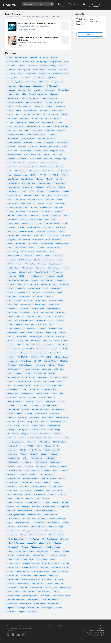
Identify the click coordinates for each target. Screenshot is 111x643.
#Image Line (57, 155)
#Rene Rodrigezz (13, 409)
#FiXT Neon (64, 284)
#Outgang (46, 498)
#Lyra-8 (54, 58)
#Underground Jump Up (53, 531)
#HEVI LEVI (35, 405)
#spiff (9, 385)
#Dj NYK (9, 199)
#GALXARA (64, 361)
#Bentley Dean (22, 215)
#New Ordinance (47, 280)
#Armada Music (12, 78)
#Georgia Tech (64, 507)
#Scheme (29, 401)
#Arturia (47, 155)
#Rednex (23, 454)
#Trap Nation (42, 377)
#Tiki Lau (44, 422)
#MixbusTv (34, 454)
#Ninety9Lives (45, 434)
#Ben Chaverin (20, 248)
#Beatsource (11, 612)
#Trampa (66, 563)
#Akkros (46, 502)
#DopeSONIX (56, 288)
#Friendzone (57, 434)
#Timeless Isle (49, 292)
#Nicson (44, 163)
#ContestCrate (12, 604)
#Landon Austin (27, 559)
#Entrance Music (28, 591)
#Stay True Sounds (38, 430)
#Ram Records (12, 535)
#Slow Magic (20, 288)
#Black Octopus (57, 393)
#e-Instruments (12, 361)
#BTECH (22, 276)
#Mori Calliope (12, 312)
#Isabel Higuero (40, 304)
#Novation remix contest (38, 94)
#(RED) (33, 434)
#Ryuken (10, 106)
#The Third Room (40, 462)
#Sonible (23, 474)
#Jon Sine (30, 316)
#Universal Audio (62, 417)
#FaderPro (32, 612)
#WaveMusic (54, 413)
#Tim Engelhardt (24, 70)
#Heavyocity (11, 240)
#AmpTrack (11, 260)
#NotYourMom (23, 527)
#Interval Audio (36, 583)
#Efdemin (10, 466)
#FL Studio (51, 187)
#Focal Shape (63, 142)
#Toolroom (10, 345)
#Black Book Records (60, 571)
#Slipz (9, 175)
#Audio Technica (38, 426)
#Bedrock (52, 134)
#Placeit (9, 381)
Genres (85, 4)
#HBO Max (59, 583)
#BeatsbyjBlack (63, 90)
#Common (44, 567)
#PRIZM (9, 288)
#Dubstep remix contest (53, 102)
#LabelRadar (25, 78)
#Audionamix (21, 122)
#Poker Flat (11, 70)
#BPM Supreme (47, 122)
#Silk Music (11, 227)
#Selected (53, 555)
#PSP (55, 470)
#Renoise (10, 498)
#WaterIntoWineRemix (31, 478)
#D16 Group (39, 187)
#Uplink (22, 397)
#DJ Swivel (59, 207)
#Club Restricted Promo (27, 167)
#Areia (60, 260)
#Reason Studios (12, 567)
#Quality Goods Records (37, 438)
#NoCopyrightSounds (31, 563)
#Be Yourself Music (26, 231)
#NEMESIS (10, 555)
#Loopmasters (38, 86)
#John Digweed (12, 138)
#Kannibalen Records (23, 381)
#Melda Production (13, 458)
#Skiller (59, 122)
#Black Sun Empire (44, 183)
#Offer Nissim (59, 369)
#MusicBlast (22, 417)
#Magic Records (12, 575)
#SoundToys (56, 215)
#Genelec (39, 179)
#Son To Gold (53, 235)
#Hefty (28, 373)
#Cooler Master (12, 490)
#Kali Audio (63, 70)
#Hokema (51, 494)
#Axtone (41, 203)
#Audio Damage (54, 430)
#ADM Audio (27, 187)
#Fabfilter (61, 187)
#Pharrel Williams (49, 507)
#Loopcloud (11, 90)
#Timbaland (59, 579)
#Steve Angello (12, 482)
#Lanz (35, 312)
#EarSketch (11, 511)
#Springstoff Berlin (32, 498)
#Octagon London (47, 474)
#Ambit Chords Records (15, 126)
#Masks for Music (13, 507)
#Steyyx (52, 365)
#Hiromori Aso (41, 300)
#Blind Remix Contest (48, 284)
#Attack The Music (13, 531)
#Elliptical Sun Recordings (16, 608)
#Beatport (52, 231)
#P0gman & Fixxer (56, 151)
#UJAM (66, 551)
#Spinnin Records (23, 555)
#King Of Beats (47, 417)
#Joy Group (24, 405)
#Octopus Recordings (14, 494)
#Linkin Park (40, 268)
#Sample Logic (60, 159)
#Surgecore (50, 276)
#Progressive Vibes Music (59, 62)
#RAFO (9, 171)
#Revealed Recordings (31, 369)
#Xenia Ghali (60, 227)
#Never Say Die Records (50, 563)
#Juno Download (29, 519)
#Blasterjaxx (31, 74)
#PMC (66, 215)
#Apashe (37, 381)
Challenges (73, 4)
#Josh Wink (31, 543)
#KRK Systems (26, 490)
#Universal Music (28, 393)
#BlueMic (49, 179)
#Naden (61, 365)
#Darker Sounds (40, 373)
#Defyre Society (12, 252)
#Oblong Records (25, 272)
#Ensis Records (19, 163)
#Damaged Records (31, 195)
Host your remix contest (92, 630)
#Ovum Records (44, 543)
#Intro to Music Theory (62, 595)
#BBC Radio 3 (11, 405)
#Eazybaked (40, 320)
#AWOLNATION (12, 203)
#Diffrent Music (44, 74)
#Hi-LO (27, 494)
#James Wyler (40, 365)
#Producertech (24, 130)
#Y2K (25, 458)
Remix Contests (61, 5)
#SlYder (9, 248)
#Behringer (64, 539)
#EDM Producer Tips (57, 519)
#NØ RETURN (50, 219)
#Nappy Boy (24, 118)
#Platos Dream (39, 523)
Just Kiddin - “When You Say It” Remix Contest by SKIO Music (38, 38)
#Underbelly (60, 106)
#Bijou (18, 110)
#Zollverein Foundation (58, 466)
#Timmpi (28, 413)
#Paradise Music (41, 413)
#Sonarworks (42, 252)
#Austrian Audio (53, 604)
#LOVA (45, 288)
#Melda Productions (14, 155)
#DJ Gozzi (60, 280)
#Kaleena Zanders (30, 110)
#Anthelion (32, 397)
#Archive (10, 211)
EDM (20, 46)
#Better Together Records (16, 515)
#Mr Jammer (20, 199)
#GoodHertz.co (39, 604)
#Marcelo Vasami (13, 223)
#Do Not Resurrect (33, 345)
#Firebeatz (29, 256)
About (102, 626)
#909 (60, 292)
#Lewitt (16, 426)
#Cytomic (23, 191)
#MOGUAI (30, 349)
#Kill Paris (21, 284)
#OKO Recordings (24, 260)
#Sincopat (33, 146)
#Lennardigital (47, 608)
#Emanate (10, 215)
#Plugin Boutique (13, 235)
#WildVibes (37, 292)
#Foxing (57, 591)
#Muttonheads (47, 195)
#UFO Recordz (42, 559)
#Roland (57, 118)
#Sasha (9, 320)
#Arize (56, 482)
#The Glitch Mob (36, 458)
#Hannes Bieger (38, 70)
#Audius (39, 256)
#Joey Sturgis (33, 422)
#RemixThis (11, 417)
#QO (51, 325)
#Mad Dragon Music (53, 547)
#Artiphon (10, 122)
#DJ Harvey (41, 231)
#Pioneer (49, 583)
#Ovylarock (33, 244)
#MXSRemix (27, 462)
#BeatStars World (13, 268)
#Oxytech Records (33, 502)
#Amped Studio (58, 256)
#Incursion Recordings (34, 102)
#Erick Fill (34, 357)
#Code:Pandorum (27, 252)
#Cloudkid (57, 543)
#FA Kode (24, 547)
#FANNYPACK (11, 231)
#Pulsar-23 (44, 58)
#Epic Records (34, 539)
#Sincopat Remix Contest (49, 146)
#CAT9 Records (39, 235)
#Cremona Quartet (61, 357)
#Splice (21, 74)
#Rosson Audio (60, 183)
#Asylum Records (23, 571)
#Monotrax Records (25, 511)
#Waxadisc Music (13, 98)
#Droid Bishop (51, 333)
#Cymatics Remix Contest (36, 134)
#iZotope (10, 114)
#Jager (19, 264)
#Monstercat (11, 365)
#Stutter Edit (37, 130)
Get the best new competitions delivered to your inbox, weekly (89, 21)
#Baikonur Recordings (48, 66)
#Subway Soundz (20, 175)
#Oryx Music (38, 490)
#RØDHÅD (29, 466)
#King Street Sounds (14, 446)
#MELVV (21, 227)
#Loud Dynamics (58, 409)
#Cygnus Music (24, 86)
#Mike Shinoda (27, 268)
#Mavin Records (12, 434)
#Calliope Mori (25, 312)
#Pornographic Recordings (16, 551)
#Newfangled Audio (30, 595)
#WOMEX (25, 409)
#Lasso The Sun (24, 292)
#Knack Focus (31, 82)
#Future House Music (14, 256)
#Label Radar (53, 114)
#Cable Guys (11, 438)
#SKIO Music (11, 66)
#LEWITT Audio (35, 159)
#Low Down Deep (63, 171)
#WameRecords (20, 171)
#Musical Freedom (39, 555)
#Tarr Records (12, 587)
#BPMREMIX (54, 175)
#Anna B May (33, 284)
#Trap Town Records (49, 539)
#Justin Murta (21, 244)
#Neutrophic (34, 417)
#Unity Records (48, 171)
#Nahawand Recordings (22, 385)
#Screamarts (11, 86)
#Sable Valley (26, 575)
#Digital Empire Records (15, 134)
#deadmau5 (35, 215)
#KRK (8, 163)
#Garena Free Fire (28, 377)
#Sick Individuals (13, 183)
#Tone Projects (12, 474)
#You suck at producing (41, 571)
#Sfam (51, 320)
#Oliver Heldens (39, 494)
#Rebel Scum (31, 442)
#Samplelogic (45, 595)
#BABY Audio (36, 155)
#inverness (42, 264)
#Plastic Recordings (56, 527)
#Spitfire (10, 325)
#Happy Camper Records (32, 531)
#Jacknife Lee (25, 296)
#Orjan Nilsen (11, 167)
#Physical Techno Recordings (17, 207)
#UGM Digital (65, 587)
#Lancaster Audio (54, 426)
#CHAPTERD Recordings (15, 543)
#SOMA (9, 58)
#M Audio (47, 482)
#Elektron (62, 494)
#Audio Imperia (48, 260)
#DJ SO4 (37, 361)
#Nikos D (63, 333)
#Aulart (31, 551)
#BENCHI (63, 349)
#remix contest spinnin (15, 102)
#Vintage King (50, 142)
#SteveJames (54, 304)
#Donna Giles (11, 276)
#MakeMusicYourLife (14, 470)
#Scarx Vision (33, 211)
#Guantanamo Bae (46, 167)
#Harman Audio (53, 268)
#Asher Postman (39, 78)
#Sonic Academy (13, 579)
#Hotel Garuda (26, 361)
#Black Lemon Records (38, 353)
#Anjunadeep (50, 401)
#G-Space (60, 320)
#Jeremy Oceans (13, 377)
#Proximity (36, 507)
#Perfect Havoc (42, 393)
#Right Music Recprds (54, 490)
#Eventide (33, 535)
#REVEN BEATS (22, 583)
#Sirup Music (46, 579)
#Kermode (49, 296)
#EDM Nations (33, 163)
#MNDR (45, 215)
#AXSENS (48, 316)
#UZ (50, 438)
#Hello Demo (11, 146)
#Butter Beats (11, 308)
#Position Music (12, 304)
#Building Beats (33, 599)
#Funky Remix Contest (30, 98)
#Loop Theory (11, 450)
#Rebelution (28, 300)
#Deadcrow (53, 575)
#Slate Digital (29, 325)
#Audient (26, 426)
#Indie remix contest (23, 106)
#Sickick (33, 175)
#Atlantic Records (33, 227)
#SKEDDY (59, 167)
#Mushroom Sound (44, 591)
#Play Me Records (62, 438)
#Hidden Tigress (12, 389)
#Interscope (34, 389)
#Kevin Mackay (24, 240)
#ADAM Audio (49, 90)
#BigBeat (19, 498)
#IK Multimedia (12, 333)
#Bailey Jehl (53, 349)
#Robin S (62, 478)
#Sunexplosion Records (15, 316)
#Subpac (23, 535)
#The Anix (40, 191)
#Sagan (52, 252)
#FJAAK (19, 466)
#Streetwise (11, 284)
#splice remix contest (49, 98)
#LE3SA (61, 401)
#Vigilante (42, 329)
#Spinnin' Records (13, 62)
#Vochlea (21, 422)
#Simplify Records (62, 244)
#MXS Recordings (13, 462)
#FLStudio (46, 470)
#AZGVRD (65, 502)
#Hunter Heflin (12, 454)
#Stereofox (10, 527)
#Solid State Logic (59, 442)
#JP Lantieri (44, 110)
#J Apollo (34, 280)
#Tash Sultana (12, 118)
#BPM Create (34, 122)
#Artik (47, 256)
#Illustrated (41, 349)
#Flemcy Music (57, 110)
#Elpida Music (62, 345)
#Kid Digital (47, 341)
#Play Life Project (62, 195)
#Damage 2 (66, 235)
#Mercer (9, 244)
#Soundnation (11, 296)
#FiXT (32, 191)
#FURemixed (20, 211)
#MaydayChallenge (28, 203)
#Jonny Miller (23, 430)
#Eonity (61, 535)
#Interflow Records (56, 300)
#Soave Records (53, 523)
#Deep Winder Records (51, 599)
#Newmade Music (28, 183)
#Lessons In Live (12, 393)
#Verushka (34, 474)
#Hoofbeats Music (55, 329)
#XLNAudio (11, 422)
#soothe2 (60, 381)
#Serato (38, 142)
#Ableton (54, 163)
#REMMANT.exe (40, 575)
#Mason (20, 345)
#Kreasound (55, 551)
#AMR (65, 223)
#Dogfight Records (55, 486)
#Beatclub (10, 583)
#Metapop (49, 106)
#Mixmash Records (49, 478)
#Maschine (10, 341)
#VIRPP (50, 203)
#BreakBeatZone (61, 341)
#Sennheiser (11, 159)
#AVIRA (59, 199)
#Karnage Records (39, 486)
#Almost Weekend (53, 308)
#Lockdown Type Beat (15, 82)
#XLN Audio (59, 316)
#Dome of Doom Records (24, 320)
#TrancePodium (48, 345)
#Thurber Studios (41, 151)
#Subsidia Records (52, 446)
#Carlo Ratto (24, 486)
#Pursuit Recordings (49, 389)
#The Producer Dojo (14, 300)
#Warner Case (34, 171)
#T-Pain (35, 118)
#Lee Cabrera (38, 240)
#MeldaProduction (13, 187)
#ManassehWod (12, 547)
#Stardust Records (13, 563)
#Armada (10, 110)
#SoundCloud (46, 118)
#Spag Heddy (11, 397)
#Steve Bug (52, 70)
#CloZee (34, 207)
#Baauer (65, 114)
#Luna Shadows (27, 179)
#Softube (44, 454)
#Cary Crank (60, 312)
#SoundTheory (33, 608)
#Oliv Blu (23, 450)
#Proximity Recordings (30, 567)
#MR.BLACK (46, 369)
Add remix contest (96, 5)
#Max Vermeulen (38, 308)
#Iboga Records (12, 179)
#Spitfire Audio (26, 304)
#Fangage (23, 587)
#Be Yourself (24, 308)
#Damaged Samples (14, 195)
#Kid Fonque (11, 430)
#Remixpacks (46, 211)
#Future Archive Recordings (45, 511)
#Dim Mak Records (13, 595)
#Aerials (55, 502)
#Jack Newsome (55, 264)
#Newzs (25, 223)
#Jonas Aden (57, 272)
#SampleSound (42, 551)
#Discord (39, 401)
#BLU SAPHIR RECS (38, 527)
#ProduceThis (30, 264)
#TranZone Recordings (15, 401)
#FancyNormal (25, 604)
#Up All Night (47, 227)
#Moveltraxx (42, 519)
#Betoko (37, 260)
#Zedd (24, 389)
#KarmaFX (64, 470)
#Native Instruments (61, 126)
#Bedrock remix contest (46, 138)
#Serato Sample (36, 219)
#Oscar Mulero (55, 462)
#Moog (61, 231)
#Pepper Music (46, 357)
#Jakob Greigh (26, 151)
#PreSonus (48, 159)
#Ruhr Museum (41, 466)
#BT (17, 114)
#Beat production (13, 94)
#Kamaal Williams (50, 361)
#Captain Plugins (36, 337)
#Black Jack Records (53, 240)
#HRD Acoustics (52, 86)
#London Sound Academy (16, 599)
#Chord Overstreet (13, 478)
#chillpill (19, 325)
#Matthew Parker (13, 559)
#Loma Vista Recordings (60, 567)
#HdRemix (22, 146)
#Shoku (39, 446)
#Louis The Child (34, 288)
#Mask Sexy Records (52, 223)
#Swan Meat (11, 130)
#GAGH (61, 66)
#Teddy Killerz (23, 341)
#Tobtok (24, 219)
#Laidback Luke (26, 482)
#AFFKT (64, 146)
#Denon (38, 482)
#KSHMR (52, 373)
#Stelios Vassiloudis (28, 138)
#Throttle (41, 248)
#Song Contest (54, 353)
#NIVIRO (22, 438)
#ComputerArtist (29, 329)
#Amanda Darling (24, 90)
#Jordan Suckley (54, 191)
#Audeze (22, 66)
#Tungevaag (41, 62)
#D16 (26, 155)
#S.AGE (60, 276)
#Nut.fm (65, 523)
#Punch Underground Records (17, 280)
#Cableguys (11, 292)
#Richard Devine (21, 58)
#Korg (39, 316)
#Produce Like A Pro (58, 422)
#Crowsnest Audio (53, 248)
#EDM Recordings (13, 369)
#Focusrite (39, 333)
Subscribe (90, 34)
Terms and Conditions (96, 635)
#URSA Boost (50, 130)
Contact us (100, 628)
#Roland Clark (45, 442)
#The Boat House (39, 114)
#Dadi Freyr (28, 142)
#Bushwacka (11, 272)
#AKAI (65, 377)
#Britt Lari (10, 337)
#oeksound (33, 66)
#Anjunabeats (50, 458)
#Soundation (37, 296)
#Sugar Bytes (11, 191)
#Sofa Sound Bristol (13, 142)
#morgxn (66, 268)
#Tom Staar (50, 199)
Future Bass (23, 29)
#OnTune (66, 191)
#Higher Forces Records (30, 579)
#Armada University (35, 199)
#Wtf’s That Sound (34, 515)
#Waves (64, 175)
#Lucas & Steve (28, 62)
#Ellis (24, 94)
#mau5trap (59, 211)
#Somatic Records (33, 126)
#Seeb (52, 559)
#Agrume (22, 612)
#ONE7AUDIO (22, 357)
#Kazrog (59, 608)
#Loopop (33, 58)
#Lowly (43, 535)
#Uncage (25, 507)
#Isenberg (26, 114)
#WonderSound (12, 219)
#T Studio (10, 571)
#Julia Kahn (38, 106)
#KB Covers (11, 74)
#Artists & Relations (13, 329)
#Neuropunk (35, 341)
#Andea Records (47, 312)
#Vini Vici (59, 179)
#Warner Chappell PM (47, 397)
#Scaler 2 (61, 130)
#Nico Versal (26, 235)
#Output (52, 535)
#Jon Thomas (11, 353)
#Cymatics (54, 94)
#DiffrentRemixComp (60, 74)
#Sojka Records (35, 450)
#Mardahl (23, 353)
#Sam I (31, 248)
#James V (49, 337)
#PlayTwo (10, 413)
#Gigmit (9, 523)
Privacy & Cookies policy (95, 633)
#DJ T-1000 (28, 446)
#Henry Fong (55, 377)
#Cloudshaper (44, 82)
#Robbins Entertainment (15, 502)
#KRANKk (51, 78)
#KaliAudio (54, 454)
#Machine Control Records (16, 539)
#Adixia (19, 413)
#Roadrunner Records (52, 450)
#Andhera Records (25, 365)
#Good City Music (13, 591)
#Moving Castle (51, 587)
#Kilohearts (23, 159)
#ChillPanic (10, 357)
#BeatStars (18, 373)
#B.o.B (9, 373)
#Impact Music (58, 82)
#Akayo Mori (60, 203)
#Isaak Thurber (12, 151)
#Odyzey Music (45, 207)
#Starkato (46, 126)
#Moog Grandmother (31, 470)
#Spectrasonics (36, 547)
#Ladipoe (24, 434)
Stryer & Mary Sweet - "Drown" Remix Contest (37, 23)
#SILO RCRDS (49, 381)
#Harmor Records (47, 244)
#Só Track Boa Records (40, 409)
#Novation (37, 90)
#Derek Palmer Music (54, 385)
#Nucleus (10, 264)
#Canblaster (42, 325)
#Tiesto (63, 555)
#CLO (9, 426)
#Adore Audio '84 (51, 515)
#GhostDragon (12, 486)
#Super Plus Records (22, 523)
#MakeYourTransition (42, 272)
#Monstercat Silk (36, 587)
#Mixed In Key (22, 337)
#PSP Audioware (26, 333)
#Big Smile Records (49, 405)
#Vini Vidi (43, 175)
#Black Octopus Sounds (15, 442)
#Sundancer (38, 385)
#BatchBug (60, 337)
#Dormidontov (36, 223)
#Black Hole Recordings (15, 349)
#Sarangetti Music (13, 519)
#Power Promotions (35, 276)
